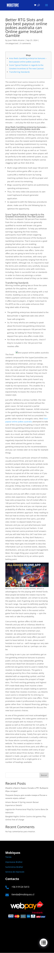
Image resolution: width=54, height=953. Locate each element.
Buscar (44, 775)
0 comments (25, 43)
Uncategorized (11, 43)
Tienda (8, 857)
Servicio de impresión (14, 872)
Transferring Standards (19, 72)
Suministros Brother (14, 867)
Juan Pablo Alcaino (16, 40)
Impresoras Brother (14, 862)
